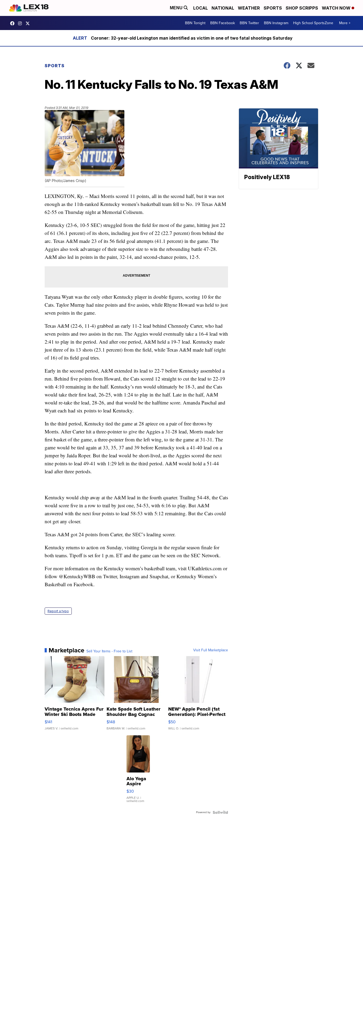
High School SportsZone (313, 23)
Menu (177, 8)
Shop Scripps (302, 8)
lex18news (29, 23)
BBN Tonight (195, 23)
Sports (273, 8)
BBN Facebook (222, 23)
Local (200, 8)
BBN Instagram (276, 23)
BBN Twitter (249, 23)
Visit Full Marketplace (210, 650)
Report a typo (58, 611)
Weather (249, 8)
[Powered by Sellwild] (220, 812)
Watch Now (337, 8)
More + (345, 23)
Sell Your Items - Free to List (109, 651)
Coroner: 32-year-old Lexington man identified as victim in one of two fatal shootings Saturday (192, 38)
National (223, 8)
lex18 (13, 23)
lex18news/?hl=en (21, 23)
